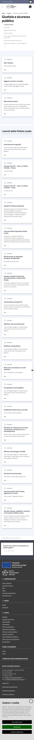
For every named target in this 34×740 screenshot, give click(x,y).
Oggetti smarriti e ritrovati (13, 81)
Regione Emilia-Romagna (7, 1)
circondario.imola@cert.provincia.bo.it (14, 679)
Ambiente (4, 617)
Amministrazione (9, 579)
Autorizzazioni (5, 624)
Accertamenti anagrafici (12, 144)
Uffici (3, 588)
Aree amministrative (7, 586)
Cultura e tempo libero (8, 627)
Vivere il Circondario (9, 647)
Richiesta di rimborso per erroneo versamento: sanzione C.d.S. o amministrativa (16, 429)
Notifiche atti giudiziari (12, 346)
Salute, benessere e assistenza (10, 637)
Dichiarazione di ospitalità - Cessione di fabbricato (14, 257)
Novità (6, 600)
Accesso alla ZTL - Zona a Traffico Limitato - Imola (16, 187)
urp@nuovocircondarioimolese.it (13, 678)
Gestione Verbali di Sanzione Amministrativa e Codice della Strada (14, 278)
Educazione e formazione (8, 629)
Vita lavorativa (6, 642)
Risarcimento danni (11, 101)
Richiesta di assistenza (8, 694)
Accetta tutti (17, 727)
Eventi (4, 651)
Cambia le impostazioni (17, 732)
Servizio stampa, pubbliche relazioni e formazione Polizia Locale (17, 512)
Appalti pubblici (6, 622)
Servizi (9, 13)
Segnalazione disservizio (8, 691)
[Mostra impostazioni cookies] (32, 370)
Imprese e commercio (7, 634)
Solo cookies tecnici (17, 722)
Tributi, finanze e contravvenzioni (10, 639)
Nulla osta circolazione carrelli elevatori (15, 368)
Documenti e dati (6, 596)
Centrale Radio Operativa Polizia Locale (15, 232)
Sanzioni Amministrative (13, 473)
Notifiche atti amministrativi (14, 324)
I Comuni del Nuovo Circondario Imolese (15, 658)
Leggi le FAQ (5, 683)
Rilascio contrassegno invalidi (14, 451)
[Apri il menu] (2, 7)
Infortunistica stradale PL (13, 302)
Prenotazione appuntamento (9, 687)
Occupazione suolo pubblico (14, 388)
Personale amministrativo (9, 593)
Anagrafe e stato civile (8, 619)
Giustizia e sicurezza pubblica (9, 632)
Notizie (4, 605)
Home (3, 13)
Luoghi (4, 653)
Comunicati (5, 607)
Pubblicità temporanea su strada (15, 410)
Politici (4, 591)
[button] (30, 6)
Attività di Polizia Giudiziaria (14, 206)
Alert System (8, 63)
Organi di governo (6, 583)
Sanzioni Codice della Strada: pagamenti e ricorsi (14, 492)
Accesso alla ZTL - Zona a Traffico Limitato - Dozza (16, 167)
